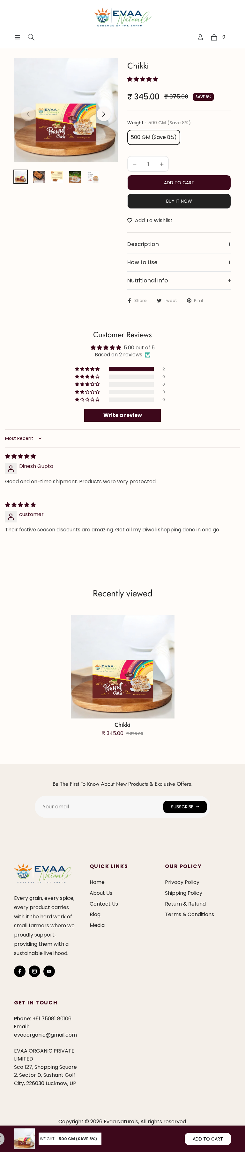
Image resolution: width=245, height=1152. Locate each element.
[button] (142, 79)
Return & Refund (185, 904)
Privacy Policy (182, 882)
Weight (47, 1138)
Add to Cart (208, 1139)
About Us (101, 893)
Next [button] (104, 114)
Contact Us (104, 904)
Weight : (159, 123)
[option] (66, 110)
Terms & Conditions (189, 914)
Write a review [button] (122, 415)
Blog (95, 914)
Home (97, 882)
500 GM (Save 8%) (154, 137)
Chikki (122, 725)
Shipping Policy (183, 893)
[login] (200, 37)
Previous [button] (28, 114)
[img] (20, 456)
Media (97, 925)
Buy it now (179, 201)
